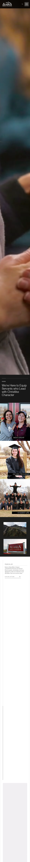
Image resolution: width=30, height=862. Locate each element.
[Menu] (26, 4)
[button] (23, 534)
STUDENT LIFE (24, 513)
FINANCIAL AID (9, 564)
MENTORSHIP (18, 438)
